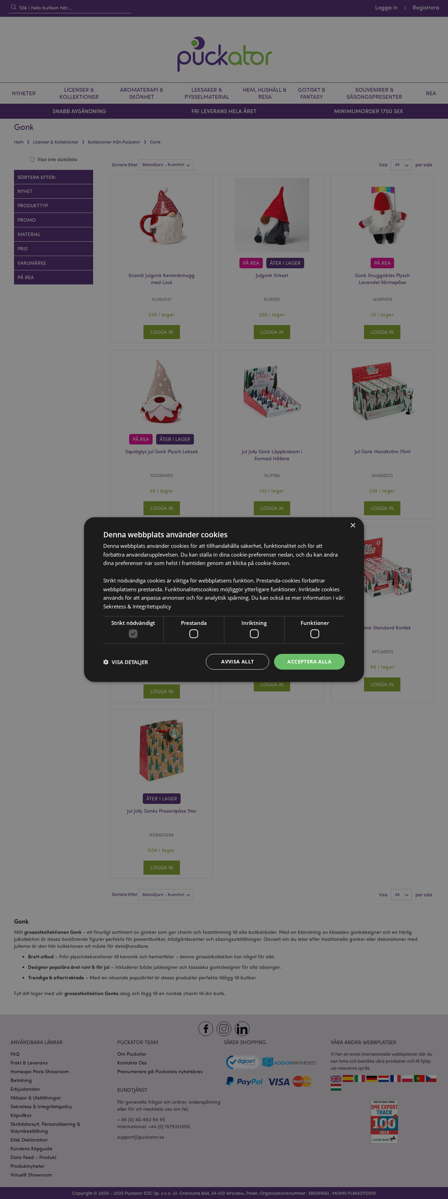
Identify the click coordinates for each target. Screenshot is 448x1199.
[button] (125, 662)
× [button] (352, 525)
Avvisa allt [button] (237, 661)
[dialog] (224, 599)
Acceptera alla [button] (309, 661)
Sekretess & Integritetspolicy (137, 606)
